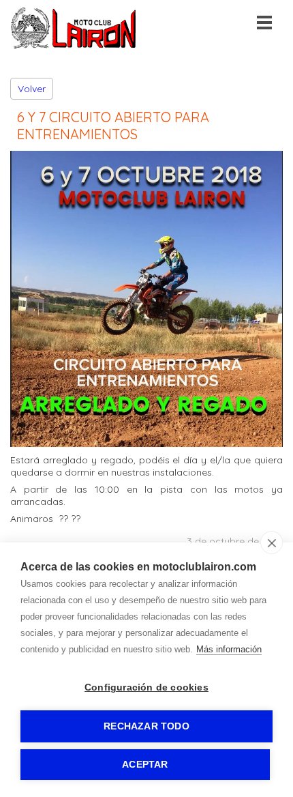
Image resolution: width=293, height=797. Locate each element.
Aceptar (145, 764)
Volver (32, 89)
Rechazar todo (146, 726)
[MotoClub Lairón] (73, 45)
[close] (271, 542)
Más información (229, 649)
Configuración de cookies (146, 687)
